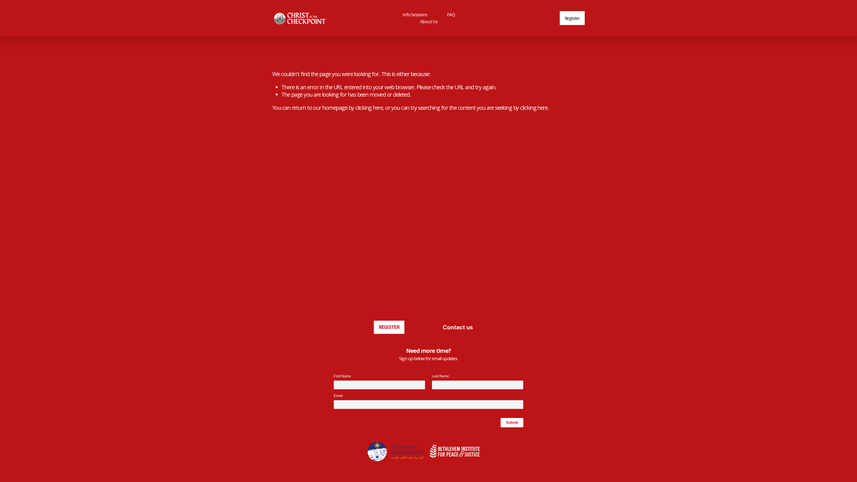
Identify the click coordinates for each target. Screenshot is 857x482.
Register (572, 18)
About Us (429, 21)
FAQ (451, 14)
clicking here (369, 107)
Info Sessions (415, 14)
